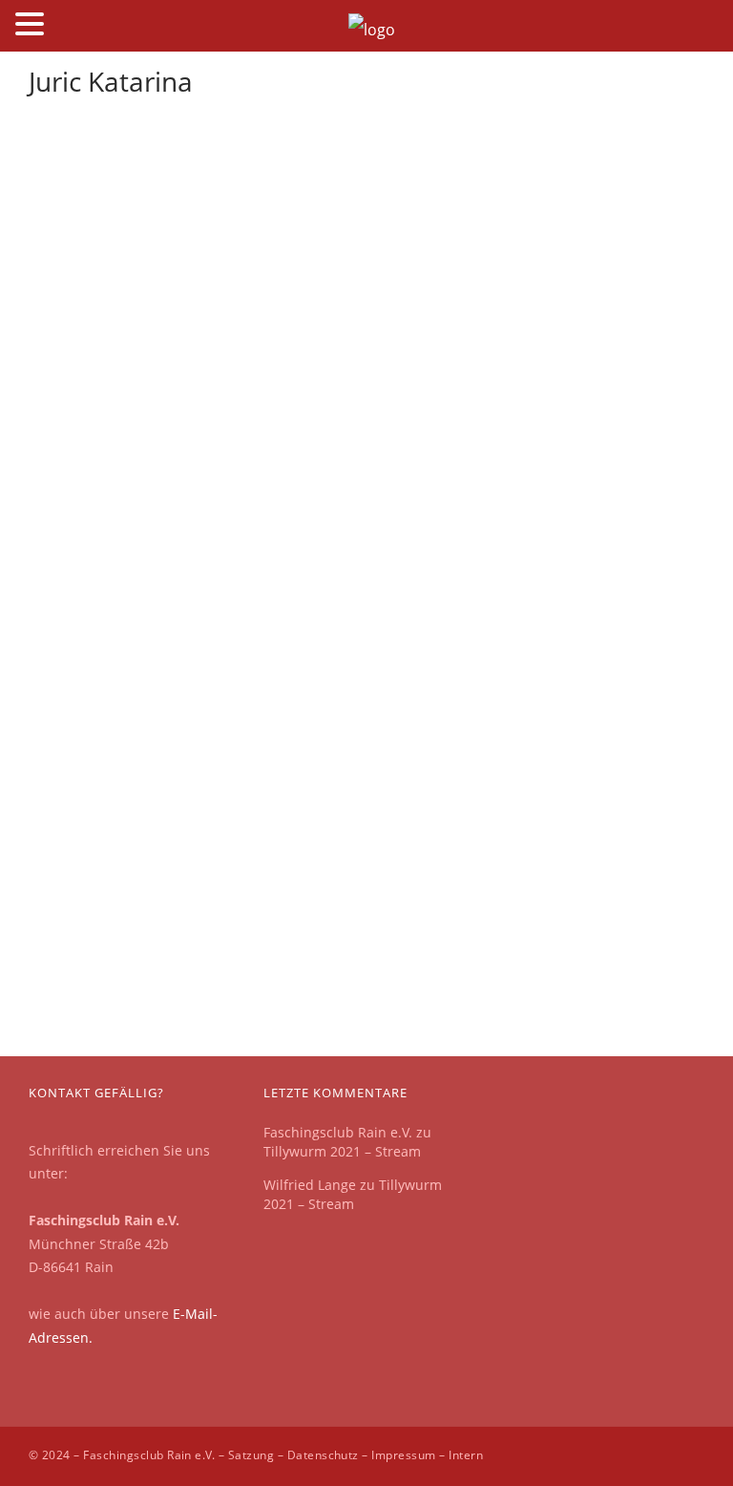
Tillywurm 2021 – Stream (342, 1151)
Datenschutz (323, 1455)
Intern (466, 1455)
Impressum (403, 1455)
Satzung (251, 1455)
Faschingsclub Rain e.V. (337, 1132)
